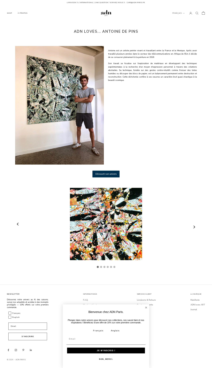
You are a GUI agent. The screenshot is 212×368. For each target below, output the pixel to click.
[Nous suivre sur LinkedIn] (30, 350)
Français (177, 13)
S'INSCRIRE (28, 336)
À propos (22, 13)
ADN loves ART (198, 304)
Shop (9, 13)
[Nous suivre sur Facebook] (8, 350)
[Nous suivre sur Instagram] (15, 350)
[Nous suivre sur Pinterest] (23, 350)
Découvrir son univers (106, 174)
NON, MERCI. (106, 359)
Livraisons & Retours (146, 300)
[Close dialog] (146, 307)
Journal (194, 309)
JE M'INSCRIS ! (106, 350)
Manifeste (195, 300)
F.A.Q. (85, 300)
